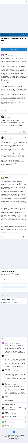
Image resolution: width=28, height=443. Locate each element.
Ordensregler (22, 435)
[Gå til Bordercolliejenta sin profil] (2, 137)
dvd (3, 43)
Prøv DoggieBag (18, 436)
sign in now (7, 274)
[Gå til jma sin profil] (2, 116)
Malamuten (8, 357)
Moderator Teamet (9, 436)
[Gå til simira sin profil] (3, 397)
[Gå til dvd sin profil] (2, 55)
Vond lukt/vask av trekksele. (11, 416)
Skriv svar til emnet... (8, 279)
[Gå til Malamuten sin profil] (3, 356)
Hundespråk (7, 369)
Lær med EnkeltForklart (14, 438)
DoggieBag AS (14, 439)
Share (14, 286)
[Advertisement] (14, 18)
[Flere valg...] (25, 55)
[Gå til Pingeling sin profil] (2, 178)
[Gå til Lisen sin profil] (3, 421)
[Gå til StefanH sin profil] (3, 343)
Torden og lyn (8, 425)
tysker (6, 418)
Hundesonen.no (7, 2)
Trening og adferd (11, 44)
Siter (5, 110)
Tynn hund (7, 355)
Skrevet (9, 55)
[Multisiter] (2, 111)
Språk (3, 435)
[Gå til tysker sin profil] (3, 417)
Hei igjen (6, 396)
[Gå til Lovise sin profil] (3, 426)
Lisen (6, 422)
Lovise (6, 426)
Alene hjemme (8, 342)
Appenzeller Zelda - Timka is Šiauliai (13, 383)
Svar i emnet (14, 49)
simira (7, 398)
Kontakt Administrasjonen (12, 435)
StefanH (7, 343)
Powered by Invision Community (14, 441)
